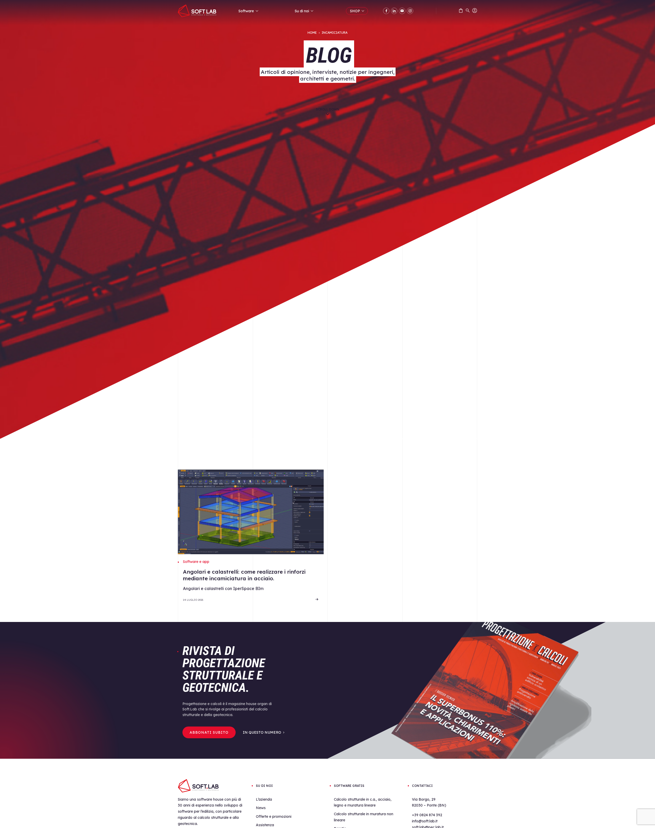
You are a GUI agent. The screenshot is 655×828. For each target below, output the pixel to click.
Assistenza (265, 825)
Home (312, 33)
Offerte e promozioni (273, 816)
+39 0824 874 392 (427, 815)
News (261, 808)
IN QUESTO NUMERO (262, 732)
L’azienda (264, 799)
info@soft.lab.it (425, 821)
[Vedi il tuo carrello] (460, 11)
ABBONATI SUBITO (209, 732)
